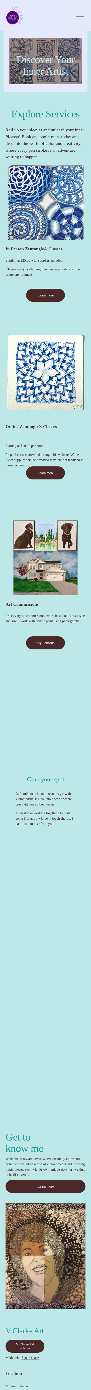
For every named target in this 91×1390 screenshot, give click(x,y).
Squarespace (30, 1358)
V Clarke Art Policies (25, 1346)
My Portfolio (46, 643)
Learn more (46, 295)
